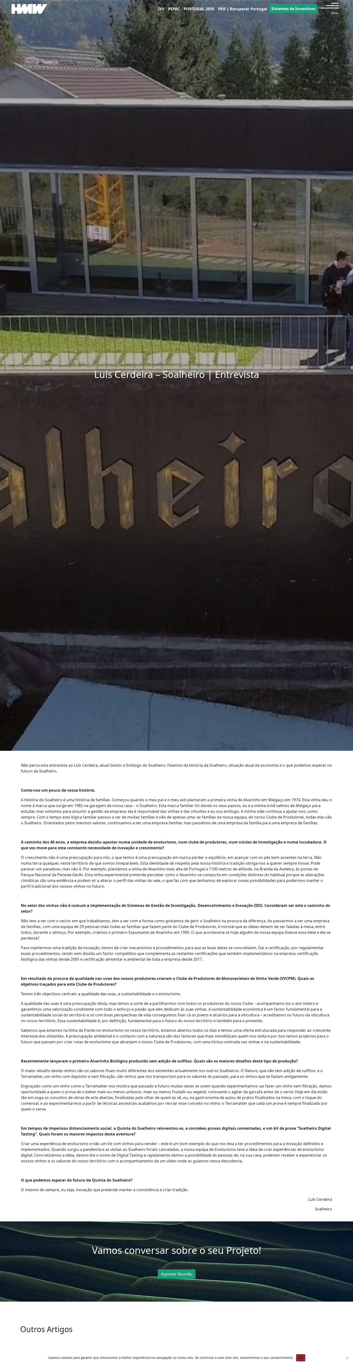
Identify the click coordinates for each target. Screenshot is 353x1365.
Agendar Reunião (176, 1274)
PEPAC (174, 9)
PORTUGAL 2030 (199, 9)
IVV (161, 9)
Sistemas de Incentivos (293, 8)
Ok (300, 1357)
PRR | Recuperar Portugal (242, 9)
